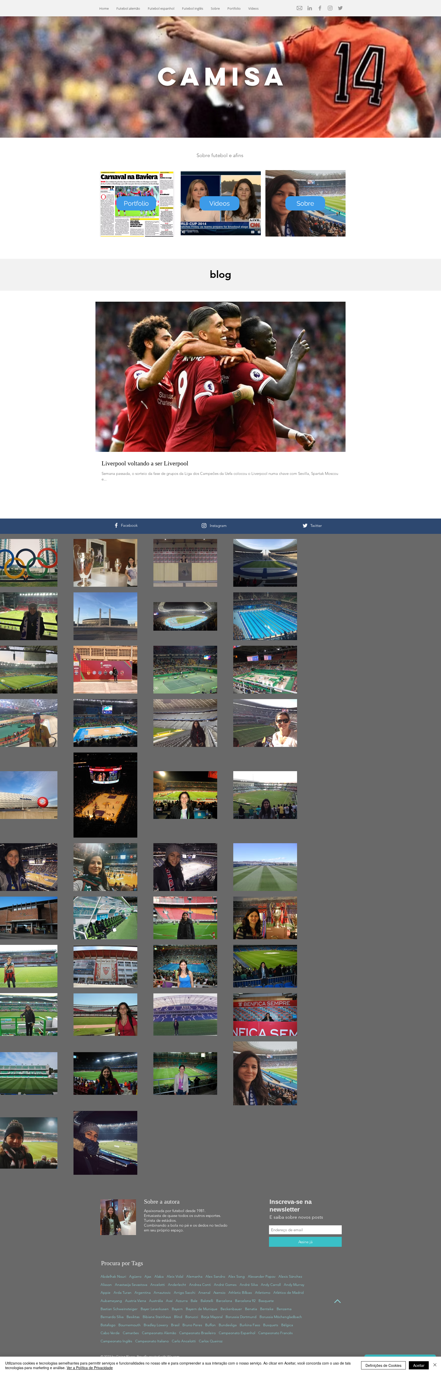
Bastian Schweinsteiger (119, 1309)
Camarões (131, 1333)
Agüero (135, 1276)
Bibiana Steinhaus (157, 1316)
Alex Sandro (215, 1276)
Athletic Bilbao (240, 1292)
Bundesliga (228, 1325)
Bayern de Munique (201, 1309)
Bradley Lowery (156, 1325)
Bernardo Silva (112, 1316)
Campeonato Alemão (159, 1333)
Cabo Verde (110, 1333)
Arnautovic (162, 1292)
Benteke (267, 1309)
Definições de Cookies (383, 1365)
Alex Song (236, 1276)
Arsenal (204, 1292)
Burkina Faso (250, 1325)
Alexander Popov (261, 1276)
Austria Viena (135, 1300)
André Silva (249, 1284)
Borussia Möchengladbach (281, 1316)
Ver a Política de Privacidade (90, 1367)
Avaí (169, 1300)
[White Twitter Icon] (305, 525)
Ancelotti (157, 1284)
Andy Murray (294, 1284)
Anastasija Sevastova (131, 1284)
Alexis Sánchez (290, 1276)
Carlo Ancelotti (184, 1341)
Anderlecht (177, 1284)
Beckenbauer (231, 1309)
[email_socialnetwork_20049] (299, 8)
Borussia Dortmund (241, 1316)
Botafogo (108, 1325)
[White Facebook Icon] (116, 525)
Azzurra (182, 1300)
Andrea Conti (200, 1284)
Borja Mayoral (212, 1316)
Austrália (156, 1300)
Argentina (142, 1292)
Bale (194, 1300)
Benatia (251, 1309)
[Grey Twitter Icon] (340, 8)
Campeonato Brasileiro (197, 1333)
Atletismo (262, 1292)
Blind (178, 1316)
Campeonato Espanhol (237, 1333)
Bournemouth (129, 1325)
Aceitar (418, 1365)
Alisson (106, 1284)
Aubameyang (111, 1300)
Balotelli (207, 1300)
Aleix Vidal (175, 1276)
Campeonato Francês (275, 1333)
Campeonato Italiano (152, 1341)
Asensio (219, 1292)
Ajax (147, 1276)
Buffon (210, 1325)
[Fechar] (435, 1365)
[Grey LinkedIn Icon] (310, 8)
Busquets (270, 1325)
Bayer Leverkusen (155, 1309)
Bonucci (191, 1316)
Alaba (159, 1276)
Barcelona (224, 1300)
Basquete (266, 1300)
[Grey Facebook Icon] (320, 8)
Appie (106, 1292)
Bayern (177, 1309)
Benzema (284, 1309)
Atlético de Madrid (288, 1292)
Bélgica (287, 1325)
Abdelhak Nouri (113, 1276)
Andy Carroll (271, 1284)
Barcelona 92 (245, 1300)
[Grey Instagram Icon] (330, 8)
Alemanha (194, 1276)
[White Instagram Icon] (204, 525)
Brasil (175, 1325)
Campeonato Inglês (116, 1341)
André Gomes (225, 1284)
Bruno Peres (192, 1325)
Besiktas (133, 1316)
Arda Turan (122, 1292)
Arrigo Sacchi (184, 1292)
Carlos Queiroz (211, 1341)
